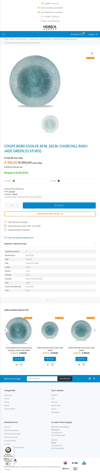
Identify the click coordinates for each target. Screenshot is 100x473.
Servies (12, 39)
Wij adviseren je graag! (17, 222)
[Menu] (12, 447)
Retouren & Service (11, 437)
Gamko (53, 409)
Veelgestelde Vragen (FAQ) (14, 447)
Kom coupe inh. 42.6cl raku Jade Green (50, 349)
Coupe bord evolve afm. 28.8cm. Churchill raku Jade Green (19, 349)
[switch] (8, 463)
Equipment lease (10, 440)
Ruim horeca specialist (51, 12)
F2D (52, 398)
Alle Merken (55, 412)
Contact (7, 444)
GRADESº (54, 395)
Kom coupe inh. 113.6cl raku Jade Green (81, 349)
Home (6, 39)
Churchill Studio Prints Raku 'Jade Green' (65, 39)
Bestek (6, 405)
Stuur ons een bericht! (51, 21)
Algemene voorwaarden (30, 466)
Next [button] (94, 330)
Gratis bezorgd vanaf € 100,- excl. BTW (24, 226)
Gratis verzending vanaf (51, 8)
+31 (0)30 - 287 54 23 (51, 16)
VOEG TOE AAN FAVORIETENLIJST (21, 238)
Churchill (12, 191)
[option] (51, 123)
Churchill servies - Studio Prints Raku (40, 39)
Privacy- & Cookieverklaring (50, 466)
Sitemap (7, 469)
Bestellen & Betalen (11, 430)
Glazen (6, 402)
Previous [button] (5, 330)
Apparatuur (8, 395)
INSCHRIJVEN (65, 378)
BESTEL (61, 205)
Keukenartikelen (9, 409)
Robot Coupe (56, 405)
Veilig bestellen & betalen (19, 230)
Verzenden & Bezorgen (12, 434)
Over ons (7, 427)
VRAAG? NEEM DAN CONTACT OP (50, 214)
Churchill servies (22, 39)
